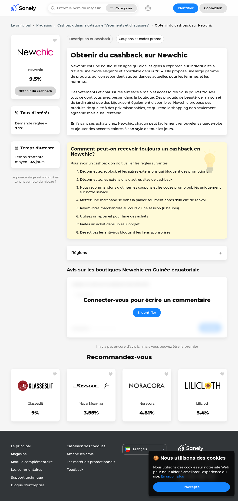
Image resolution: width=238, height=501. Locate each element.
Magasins (18, 454)
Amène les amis (80, 454)
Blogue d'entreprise (28, 485)
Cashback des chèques (86, 446)
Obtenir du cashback (35, 90)
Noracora (147, 403)
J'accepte (192, 487)
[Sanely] (23, 8)
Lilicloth (202, 403)
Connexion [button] (213, 8)
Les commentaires (26, 470)
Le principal (21, 446)
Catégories (124, 8)
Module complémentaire (32, 462)
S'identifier (147, 313)
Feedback (75, 470)
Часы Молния (91, 403)
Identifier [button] (186, 8)
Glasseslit (35, 403)
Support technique (27, 477)
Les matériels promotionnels (91, 462)
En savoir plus (172, 476)
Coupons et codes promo (140, 39)
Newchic (35, 70)
